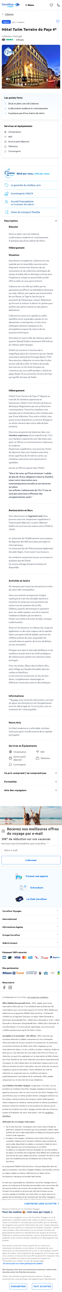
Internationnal (9, 919)
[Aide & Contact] (58, 5)
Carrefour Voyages (11, 911)
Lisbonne (9, 14)
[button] (31, 67)
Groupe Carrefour (11, 935)
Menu (31, 4)
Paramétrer (18, 1286)
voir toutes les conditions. (37, 997)
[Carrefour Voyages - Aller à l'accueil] (11, 5)
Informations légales (12, 927)
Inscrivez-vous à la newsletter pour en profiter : (25, 843)
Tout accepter (42, 1286)
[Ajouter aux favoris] (58, 22)
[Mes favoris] (51, 5)
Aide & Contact (9, 943)
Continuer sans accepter (40, 1203)
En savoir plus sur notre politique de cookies (23, 1263)
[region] (31, 1246)
